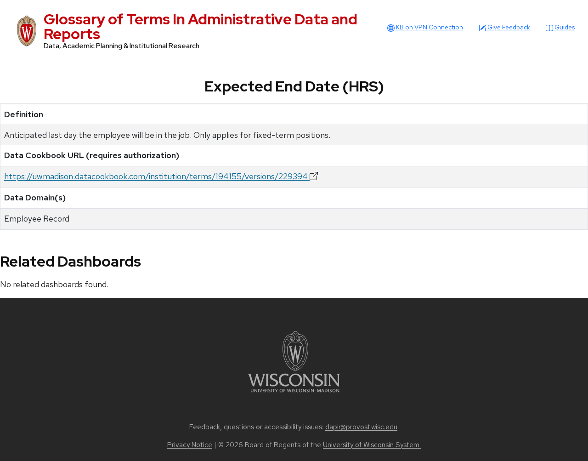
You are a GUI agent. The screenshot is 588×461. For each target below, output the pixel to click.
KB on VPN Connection (429, 27)
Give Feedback (508, 27)
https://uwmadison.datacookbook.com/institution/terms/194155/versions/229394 (157, 176)
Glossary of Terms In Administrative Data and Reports (200, 26)
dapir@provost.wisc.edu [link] (361, 427)
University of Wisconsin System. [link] (372, 445)
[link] (294, 361)
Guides (564, 27)
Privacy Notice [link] (189, 445)
